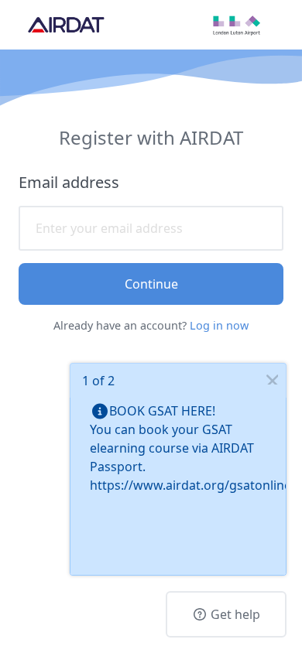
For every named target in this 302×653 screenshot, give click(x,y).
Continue (151, 283)
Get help (234, 614)
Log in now (219, 325)
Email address (69, 182)
